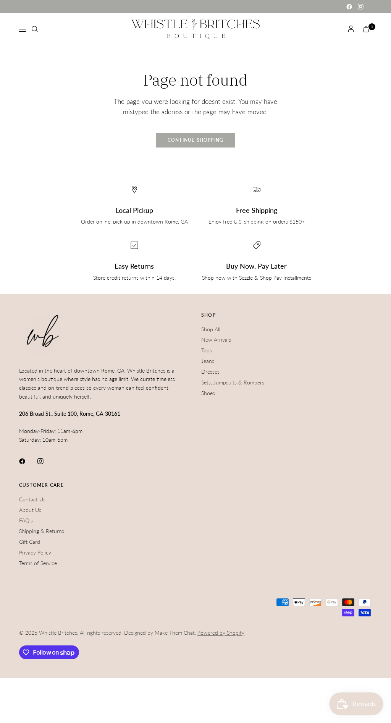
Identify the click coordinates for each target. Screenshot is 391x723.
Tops (206, 350)
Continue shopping (196, 140)
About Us (30, 510)
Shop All (210, 329)
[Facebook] (349, 6)
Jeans (207, 361)
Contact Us (32, 499)
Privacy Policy (35, 552)
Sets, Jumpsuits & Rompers (232, 382)
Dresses (210, 371)
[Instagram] (360, 6)
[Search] (35, 29)
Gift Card (29, 541)
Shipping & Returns (41, 531)
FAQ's (26, 520)
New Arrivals (216, 339)
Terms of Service (38, 563)
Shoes (208, 393)
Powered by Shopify (220, 632)
